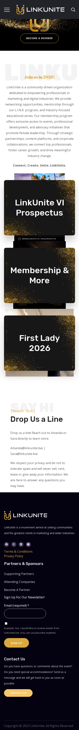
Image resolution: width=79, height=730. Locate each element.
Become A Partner (17, 590)
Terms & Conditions (18, 551)
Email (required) (16, 605)
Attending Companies (19, 582)
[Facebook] (6, 544)
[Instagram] (13, 544)
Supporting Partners (19, 574)
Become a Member (39, 38)
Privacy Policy (13, 556)
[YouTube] (28, 544)
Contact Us (18, 693)
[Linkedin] (21, 544)
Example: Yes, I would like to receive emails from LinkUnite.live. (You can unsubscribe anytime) (31, 630)
